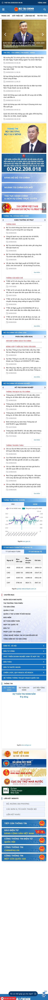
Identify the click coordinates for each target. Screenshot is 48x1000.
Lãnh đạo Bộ (30, 16)
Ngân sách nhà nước (12, 600)
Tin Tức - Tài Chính (11, 53)
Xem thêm (37, 272)
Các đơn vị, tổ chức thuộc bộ (21, 809)
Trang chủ (5, 16)
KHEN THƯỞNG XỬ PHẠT (24, 220)
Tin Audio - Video (28, 53)
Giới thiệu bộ (17, 16)
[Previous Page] (5, 34)
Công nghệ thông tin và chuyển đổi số (20, 635)
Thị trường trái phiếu (13, 603)
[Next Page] (42, 34)
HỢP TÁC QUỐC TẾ (10, 624)
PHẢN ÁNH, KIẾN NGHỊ (23, 336)
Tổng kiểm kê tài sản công (15, 639)
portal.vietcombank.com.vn (26, 589)
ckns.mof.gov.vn (26, 745)
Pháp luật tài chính (12, 632)
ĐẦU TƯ (6, 628)
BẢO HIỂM (7, 617)
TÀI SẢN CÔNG (9, 607)
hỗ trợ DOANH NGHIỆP (24, 387)
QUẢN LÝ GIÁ (8, 610)
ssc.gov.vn (26, 541)
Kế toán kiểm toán (11, 621)
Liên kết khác (13, 814)
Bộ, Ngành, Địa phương (17, 804)
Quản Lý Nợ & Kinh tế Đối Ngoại (16, 614)
